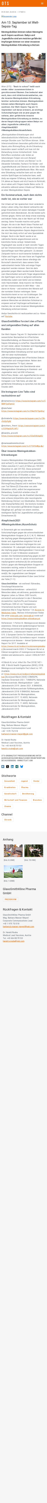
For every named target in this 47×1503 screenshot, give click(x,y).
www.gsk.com (16, 616)
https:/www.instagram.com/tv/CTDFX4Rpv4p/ (22, 446)
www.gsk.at (29, 616)
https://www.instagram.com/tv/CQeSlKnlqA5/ (22, 436)
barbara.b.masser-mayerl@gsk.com (17, 734)
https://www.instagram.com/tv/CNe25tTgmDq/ (23, 411)
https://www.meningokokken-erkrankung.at (20, 618)
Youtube (8, 316)
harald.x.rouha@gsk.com (12, 748)
